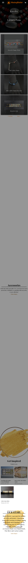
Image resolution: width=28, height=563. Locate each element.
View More (14, 533)
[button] (3, 3)
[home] (14, 2)
